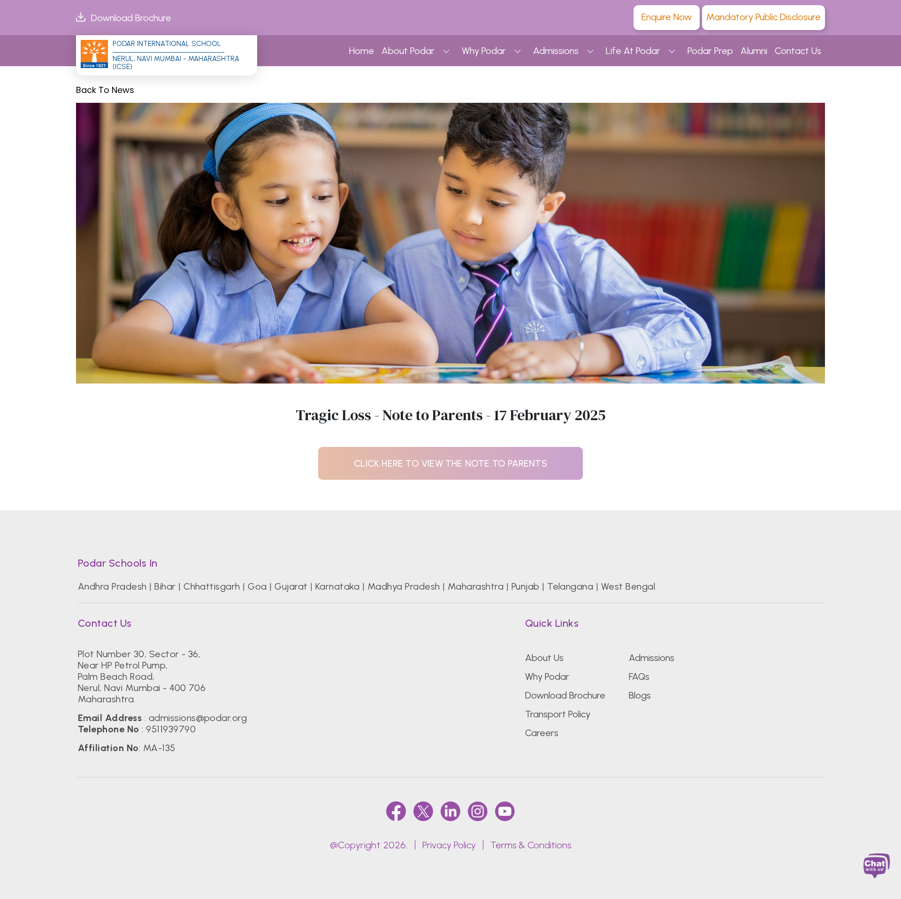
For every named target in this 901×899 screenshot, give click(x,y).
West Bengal (628, 586)
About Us (544, 657)
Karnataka (337, 586)
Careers (541, 732)
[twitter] (423, 811)
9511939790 (171, 729)
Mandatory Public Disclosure (763, 17)
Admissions (556, 50)
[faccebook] (396, 811)
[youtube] (505, 811)
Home (361, 50)
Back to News (105, 90)
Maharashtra (476, 586)
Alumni (754, 50)
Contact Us (798, 50)
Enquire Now (666, 17)
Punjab (526, 586)
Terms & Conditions (530, 845)
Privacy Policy (449, 845)
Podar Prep (710, 50)
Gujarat (291, 586)
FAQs (639, 676)
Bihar (165, 586)
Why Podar (484, 50)
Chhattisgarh (211, 586)
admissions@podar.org (198, 717)
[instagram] (478, 811)
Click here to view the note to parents (450, 463)
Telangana (570, 586)
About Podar (408, 50)
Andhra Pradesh (112, 586)
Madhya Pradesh (403, 586)
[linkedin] (450, 811)
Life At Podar (633, 50)
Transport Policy (557, 714)
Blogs (640, 695)
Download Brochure (131, 17)
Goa (257, 586)
